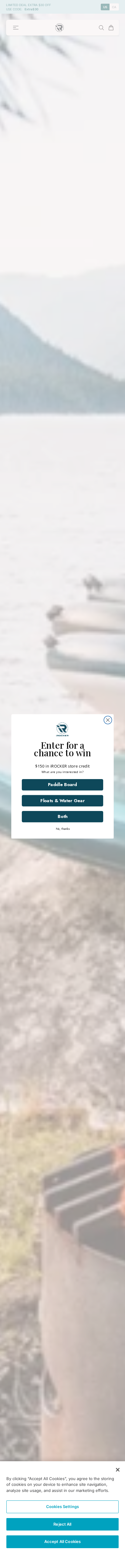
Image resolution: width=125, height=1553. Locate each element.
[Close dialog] (117, 736)
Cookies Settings (62, 1506)
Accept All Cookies (62, 1541)
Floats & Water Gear (32, 794)
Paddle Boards (32, 782)
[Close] (117, 1469)
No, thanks (33, 814)
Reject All (62, 1524)
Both (32, 805)
